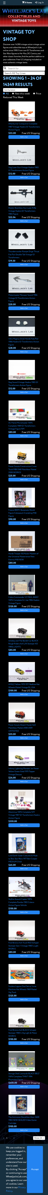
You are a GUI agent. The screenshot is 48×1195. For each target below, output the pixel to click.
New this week (22, 93)
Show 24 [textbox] (38, 1138)
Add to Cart (24, 137)
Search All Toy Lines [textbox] (15, 73)
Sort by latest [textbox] (9, 90)
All (7, 93)
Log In (40, 3)
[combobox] (24, 73)
